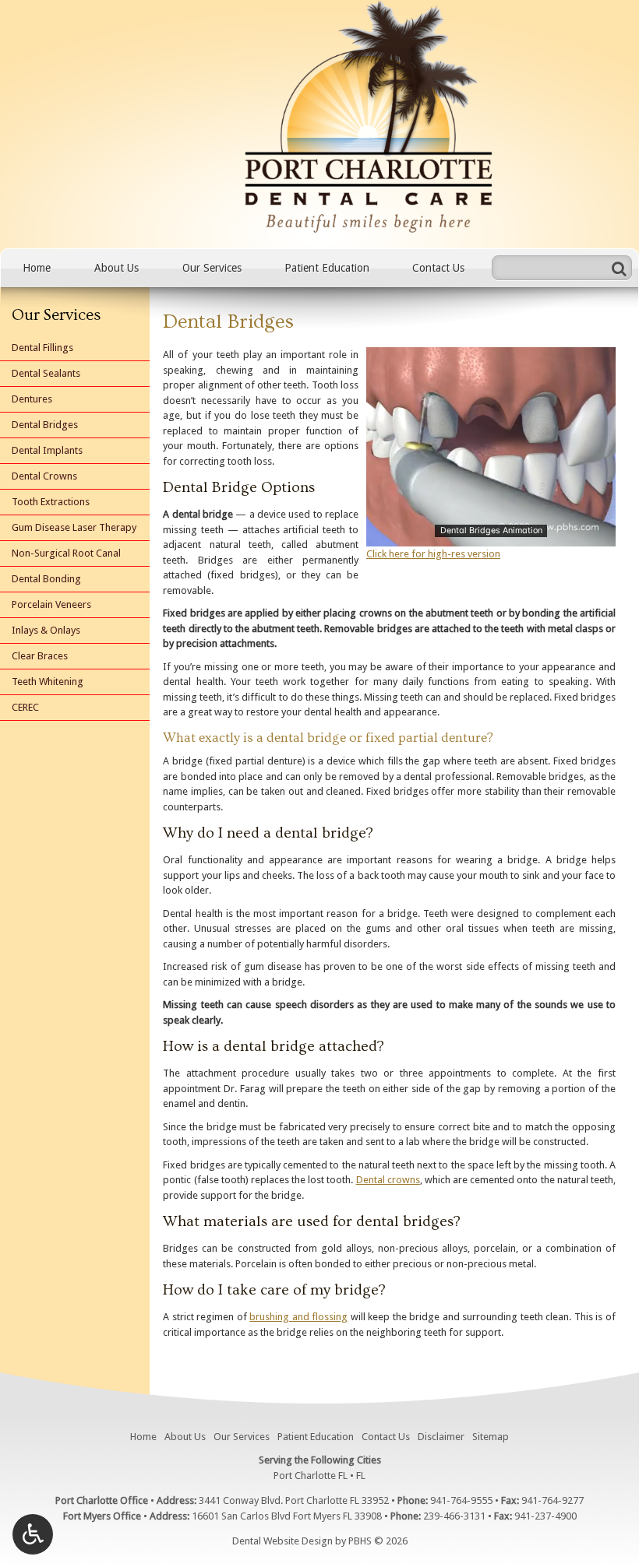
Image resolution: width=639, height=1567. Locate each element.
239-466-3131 (454, 1516)
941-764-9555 (461, 1500)
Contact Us (438, 268)
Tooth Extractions (51, 502)
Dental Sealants (46, 373)
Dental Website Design (282, 1541)
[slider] (490, 534)
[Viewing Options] (33, 1534)
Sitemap (490, 1436)
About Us (116, 268)
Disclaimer (441, 1436)
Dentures (32, 399)
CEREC (25, 707)
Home (37, 268)
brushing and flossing (298, 1317)
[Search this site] (619, 267)
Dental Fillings (42, 347)
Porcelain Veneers (51, 604)
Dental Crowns (44, 476)
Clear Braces (40, 656)
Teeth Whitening (47, 681)
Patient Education (326, 268)
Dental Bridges (45, 424)
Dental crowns (388, 1180)
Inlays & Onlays (46, 630)
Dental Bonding (46, 579)
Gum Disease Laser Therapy (74, 527)
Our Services (212, 268)
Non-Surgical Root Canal (66, 553)
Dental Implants (47, 450)
